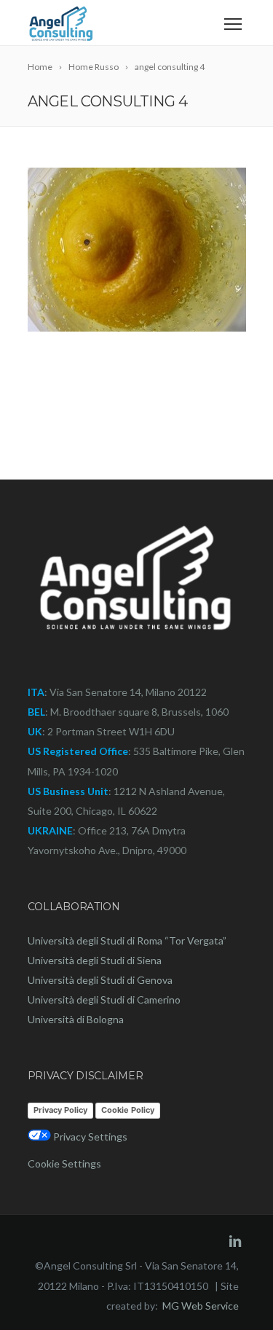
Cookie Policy (127, 1110)
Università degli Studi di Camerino (104, 999)
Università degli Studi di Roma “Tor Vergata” (127, 940)
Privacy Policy (60, 1110)
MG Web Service (200, 1305)
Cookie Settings (64, 1163)
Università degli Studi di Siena (95, 960)
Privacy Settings (89, 1136)
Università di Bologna (76, 1019)
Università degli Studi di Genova (100, 980)
